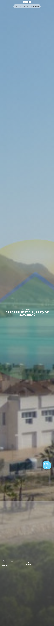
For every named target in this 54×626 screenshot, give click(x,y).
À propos (17, 6)
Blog (32, 6)
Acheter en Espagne (24, 6)
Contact (37, 6)
